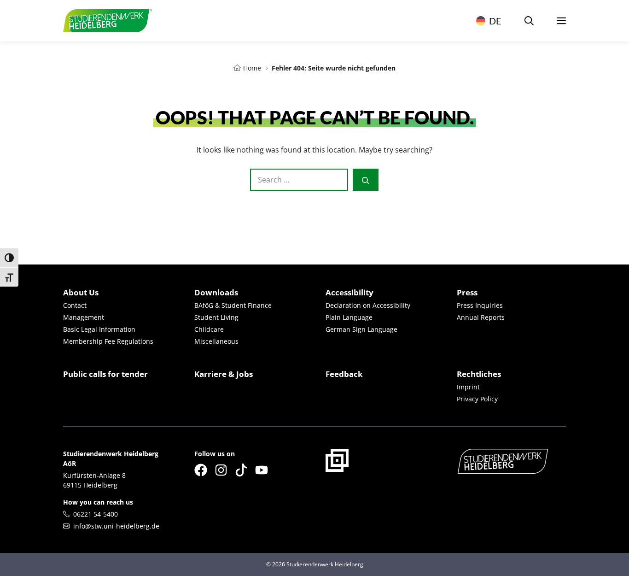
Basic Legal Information (99, 329)
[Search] (366, 180)
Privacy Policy (477, 398)
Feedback (344, 374)
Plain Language (349, 317)
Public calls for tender (105, 374)
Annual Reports (481, 317)
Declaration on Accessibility (368, 305)
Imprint (468, 386)
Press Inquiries (480, 305)
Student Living (216, 317)
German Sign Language (361, 329)
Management (83, 317)
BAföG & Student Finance (233, 305)
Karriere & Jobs (223, 374)
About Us (81, 292)
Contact (75, 305)
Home (252, 68)
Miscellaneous (216, 341)
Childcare (209, 329)
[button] (529, 20)
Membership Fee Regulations (108, 341)
